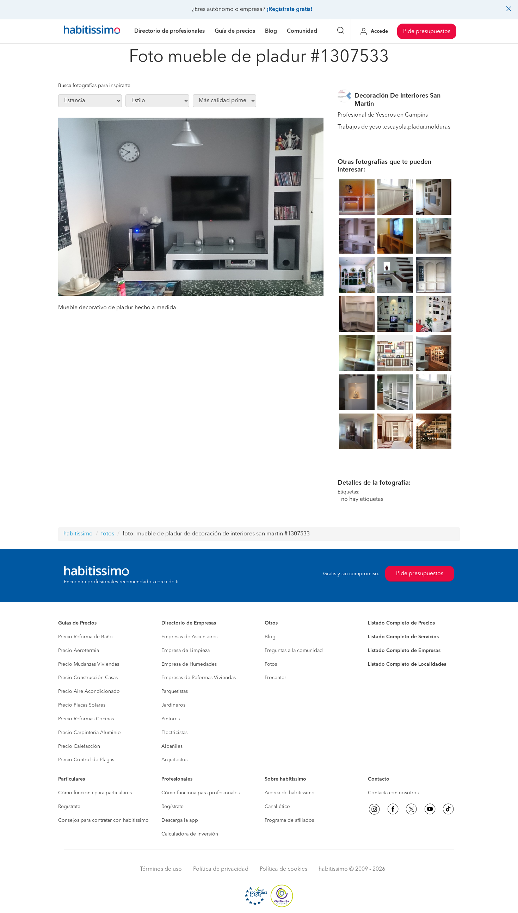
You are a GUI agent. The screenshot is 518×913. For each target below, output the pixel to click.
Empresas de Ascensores (189, 636)
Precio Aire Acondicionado (89, 691)
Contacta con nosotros (393, 792)
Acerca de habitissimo (290, 792)
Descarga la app (179, 820)
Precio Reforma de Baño (85, 636)
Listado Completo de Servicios (403, 636)
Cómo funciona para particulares (95, 792)
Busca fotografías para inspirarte (94, 85)
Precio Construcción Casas (88, 677)
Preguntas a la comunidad (294, 650)
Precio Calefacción (79, 746)
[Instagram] (374, 809)
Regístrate (69, 806)
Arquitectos (174, 759)
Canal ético (277, 806)
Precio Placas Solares (81, 705)
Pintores (170, 718)
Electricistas (174, 732)
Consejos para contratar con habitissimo (103, 820)
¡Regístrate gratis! (289, 9)
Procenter (275, 677)
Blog (270, 636)
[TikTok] (448, 809)
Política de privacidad (220, 869)
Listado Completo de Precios (401, 623)
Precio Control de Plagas (86, 759)
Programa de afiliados (289, 820)
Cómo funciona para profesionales (200, 792)
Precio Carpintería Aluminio (89, 732)
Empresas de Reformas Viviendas (198, 677)
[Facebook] (393, 809)
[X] (411, 809)
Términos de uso (161, 869)
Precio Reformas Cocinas (86, 718)
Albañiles (172, 746)
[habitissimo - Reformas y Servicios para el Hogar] (92, 31)
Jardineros (173, 705)
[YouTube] (430, 809)
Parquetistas (174, 691)
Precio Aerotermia (78, 650)
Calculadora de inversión (189, 834)
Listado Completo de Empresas (404, 650)
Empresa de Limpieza (185, 650)
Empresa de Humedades (189, 664)
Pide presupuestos (426, 32)
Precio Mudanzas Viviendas (88, 664)
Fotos (271, 664)
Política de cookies (283, 869)
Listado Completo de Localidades (407, 664)
